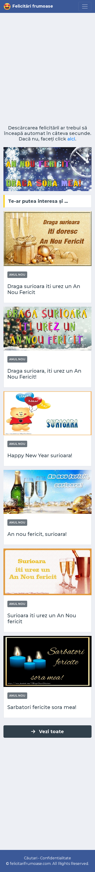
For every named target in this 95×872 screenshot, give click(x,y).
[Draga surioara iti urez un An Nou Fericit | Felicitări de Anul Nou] (47, 238)
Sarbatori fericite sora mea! (41, 707)
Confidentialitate (55, 858)
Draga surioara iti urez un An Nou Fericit (43, 289)
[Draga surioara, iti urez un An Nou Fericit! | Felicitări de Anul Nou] (47, 328)
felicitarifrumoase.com (30, 863)
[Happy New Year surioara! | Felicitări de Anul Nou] (47, 413)
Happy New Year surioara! (39, 455)
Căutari (30, 858)
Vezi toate (51, 731)
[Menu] (84, 6)
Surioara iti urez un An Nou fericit (41, 618)
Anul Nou (17, 274)
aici (71, 139)
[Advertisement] (47, 70)
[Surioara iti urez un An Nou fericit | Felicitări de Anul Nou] (47, 571)
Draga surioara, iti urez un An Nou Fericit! (44, 374)
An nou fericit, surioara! (37, 534)
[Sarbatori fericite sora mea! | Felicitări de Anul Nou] (47, 661)
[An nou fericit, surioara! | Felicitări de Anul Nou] (47, 491)
